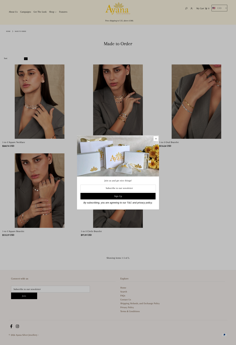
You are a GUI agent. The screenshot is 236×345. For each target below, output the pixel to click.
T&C (129, 202)
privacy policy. (145, 202)
